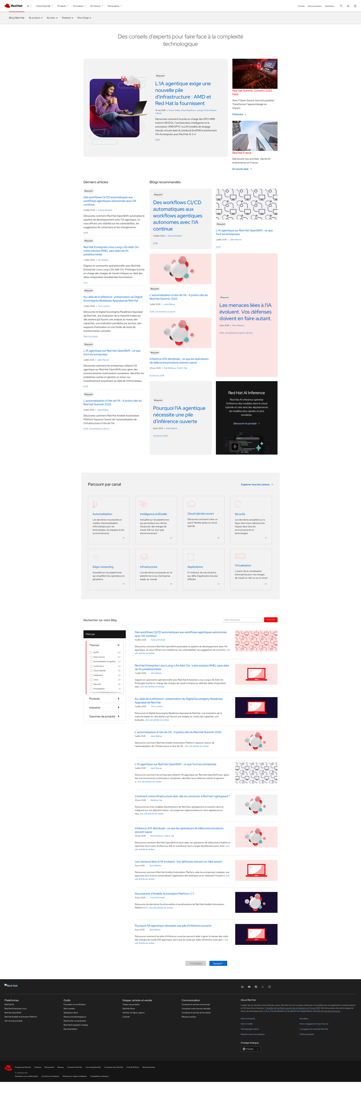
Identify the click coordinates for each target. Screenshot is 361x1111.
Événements (49, 1067)
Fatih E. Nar (182, 368)
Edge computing (103, 567)
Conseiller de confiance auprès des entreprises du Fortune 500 (292, 1008)
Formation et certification (75, 1004)
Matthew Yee (156, 800)
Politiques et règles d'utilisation (75, 1076)
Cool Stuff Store (132, 1067)
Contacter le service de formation (196, 1012)
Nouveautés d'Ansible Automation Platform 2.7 (164, 893)
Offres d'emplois (307, 1034)
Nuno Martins (238, 325)
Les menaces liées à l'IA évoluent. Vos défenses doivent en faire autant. (179, 861)
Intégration (98, 675)
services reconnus (332, 1011)
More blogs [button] (83, 17)
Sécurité (249, 333)
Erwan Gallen (174, 110)
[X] (262, 987)
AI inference (154, 375)
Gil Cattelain (103, 260)
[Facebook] (256, 987)
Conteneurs (98, 666)
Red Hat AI (9, 1004)
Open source (99, 657)
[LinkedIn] (242, 987)
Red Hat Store (129, 1008)
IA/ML (157, 139)
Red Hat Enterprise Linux (16, 1008)
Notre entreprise (248, 1018)
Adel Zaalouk (171, 428)
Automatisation (102, 514)
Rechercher (270, 619)
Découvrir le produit (245, 423)
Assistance (329, 6)
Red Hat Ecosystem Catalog (76, 1025)
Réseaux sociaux (189, 1016)
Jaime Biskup (103, 410)
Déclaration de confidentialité (26, 1076)
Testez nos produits (131, 1004)
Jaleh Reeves (103, 360)
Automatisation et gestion (99, 428)
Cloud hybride (99, 670)
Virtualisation (243, 565)
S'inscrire (237, 114)
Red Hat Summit (148, 1067)
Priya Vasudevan (188, 110)
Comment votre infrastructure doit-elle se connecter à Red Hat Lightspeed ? (182, 796)
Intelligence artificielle (153, 514)
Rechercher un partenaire (75, 1021)
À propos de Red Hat (23, 1067)
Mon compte (69, 1008)
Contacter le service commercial (196, 1004)
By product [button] (34, 17)
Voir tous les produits (14, 1021)
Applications (195, 567)
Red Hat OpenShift (13, 1012)
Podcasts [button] (66, 17)
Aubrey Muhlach (105, 210)
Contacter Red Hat (74, 1067)
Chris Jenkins (104, 306)
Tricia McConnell (157, 897)
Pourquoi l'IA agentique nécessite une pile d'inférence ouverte (173, 925)
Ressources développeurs (75, 1016)
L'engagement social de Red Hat (314, 1029)
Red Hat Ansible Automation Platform (21, 1016)
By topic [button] (51, 17)
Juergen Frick (203, 110)
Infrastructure (148, 567)
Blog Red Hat (16, 17)
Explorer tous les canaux (255, 484)
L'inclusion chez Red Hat (113, 1067)
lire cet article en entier (152, 686)
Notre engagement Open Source (314, 1023)
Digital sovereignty (90, 336)
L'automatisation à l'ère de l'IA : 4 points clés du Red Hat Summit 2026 (178, 732)
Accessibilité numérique (99, 1076)
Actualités (304, 1018)
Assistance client (71, 1012)
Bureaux (61, 1067)
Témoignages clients (250, 1029)
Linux (85, 282)
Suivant (217, 963)
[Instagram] (269, 987)
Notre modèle (247, 1023)
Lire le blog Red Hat (93, 1067)
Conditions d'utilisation (50, 1076)
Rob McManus (170, 368)
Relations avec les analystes (253, 1034)
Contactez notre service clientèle (196, 1008)
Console (301, 6)
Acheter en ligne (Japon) (134, 1012)
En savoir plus (240, 169)
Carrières (37, 1067)
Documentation (315, 6)
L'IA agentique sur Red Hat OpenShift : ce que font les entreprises (175, 764)
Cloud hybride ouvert (200, 513)
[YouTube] (249, 987)
